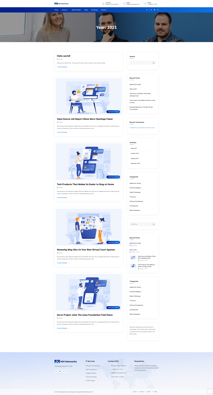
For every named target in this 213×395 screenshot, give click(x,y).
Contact (103, 10)
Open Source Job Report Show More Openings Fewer (85, 119)
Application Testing (113, 111)
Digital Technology (135, 192)
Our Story (94, 10)
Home (56, 10)
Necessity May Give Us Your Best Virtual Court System (86, 249)
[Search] (154, 223)
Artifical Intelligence (135, 188)
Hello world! (63, 56)
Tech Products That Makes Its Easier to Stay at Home (85, 184)
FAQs (155, 391)
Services (64, 10)
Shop (86, 10)
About (142, 391)
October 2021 (135, 153)
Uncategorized (134, 206)
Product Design (90, 380)
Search (132, 56)
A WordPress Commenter (137, 127)
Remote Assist (76, 10)
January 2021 (135, 158)
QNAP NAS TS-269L (135, 84)
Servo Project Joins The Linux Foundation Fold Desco (85, 315)
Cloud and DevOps (91, 377)
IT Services (133, 197)
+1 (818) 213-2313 (152, 4)
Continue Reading (62, 67)
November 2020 (135, 163)
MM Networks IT (88, 392)
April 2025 (134, 148)
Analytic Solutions (91, 373)
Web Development (135, 210)
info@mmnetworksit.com (133, 4)
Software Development (136, 201)
